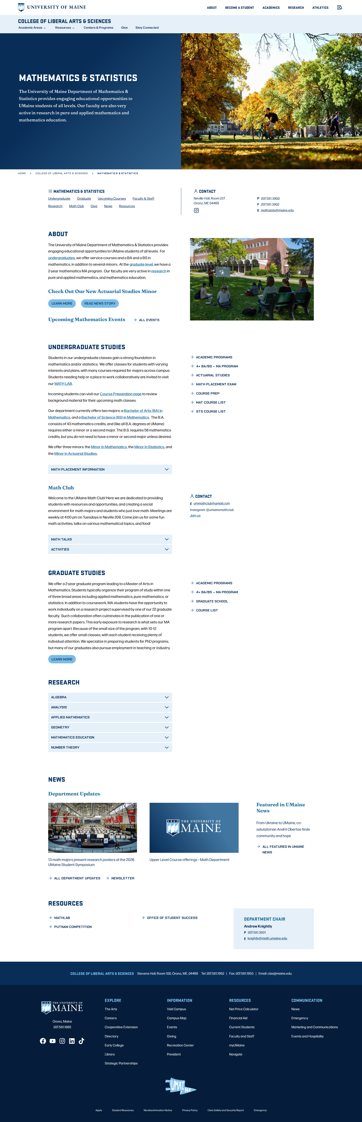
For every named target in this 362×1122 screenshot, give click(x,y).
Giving (171, 1036)
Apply (99, 1110)
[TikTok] (81, 1041)
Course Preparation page (121, 393)
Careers (111, 1018)
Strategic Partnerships (121, 1063)
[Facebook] (43, 1041)
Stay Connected (147, 27)
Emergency (299, 1018)
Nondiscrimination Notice (158, 1110)
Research (296, 7)
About (212, 7)
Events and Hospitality (307, 1036)
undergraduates (61, 257)
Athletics (320, 7)
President (174, 1054)
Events (172, 1027)
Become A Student (239, 7)
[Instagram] (196, 210)
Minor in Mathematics (109, 446)
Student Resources (123, 1110)
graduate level (141, 263)
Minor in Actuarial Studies (75, 453)
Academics (271, 7)
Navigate (235, 1054)
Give (124, 27)
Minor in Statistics (149, 446)
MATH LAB (63, 383)
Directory (111, 1036)
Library (110, 1054)
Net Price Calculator (244, 1009)
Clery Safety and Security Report (226, 1110)
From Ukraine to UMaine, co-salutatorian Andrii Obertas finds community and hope (283, 829)
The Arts (111, 1009)
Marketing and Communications (314, 1027)
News (295, 1009)
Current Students (242, 1027)
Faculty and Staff (241, 1036)
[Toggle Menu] (338, 7)
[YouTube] (52, 1041)
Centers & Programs (98, 27)
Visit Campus (176, 1009)
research (158, 270)
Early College (114, 1045)
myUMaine (237, 1045)
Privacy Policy (190, 1110)
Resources (63, 27)
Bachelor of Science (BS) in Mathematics (115, 416)
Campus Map (176, 1018)
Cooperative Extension (121, 1027)
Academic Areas (30, 27)
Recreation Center (180, 1045)
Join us (195, 515)
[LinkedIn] (72, 1041)
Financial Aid (238, 1018)
